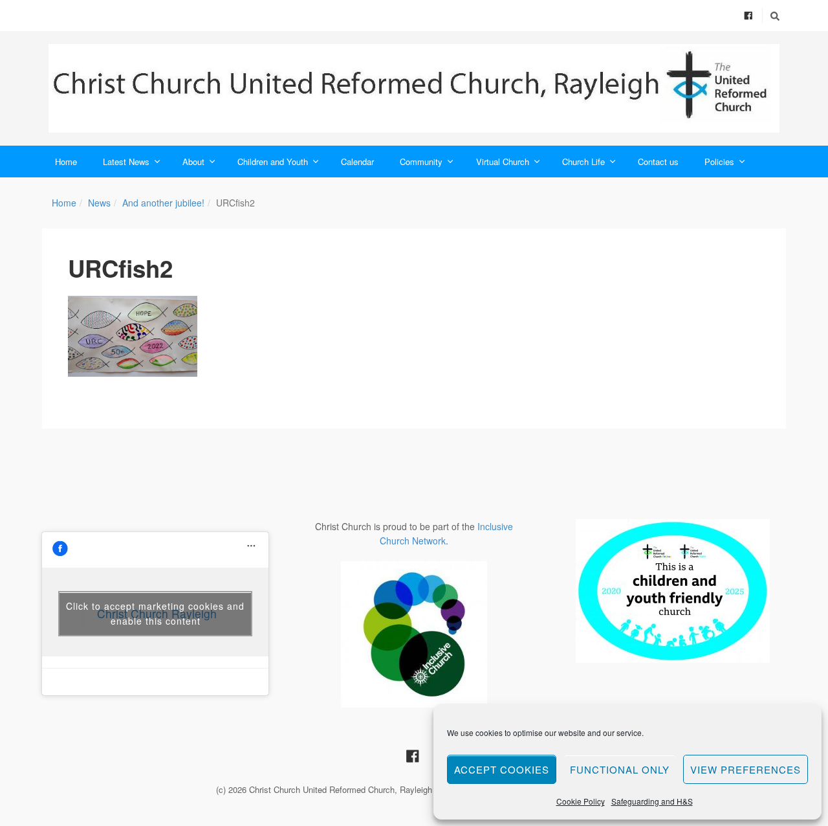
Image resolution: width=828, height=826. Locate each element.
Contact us (658, 161)
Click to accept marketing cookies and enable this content (155, 613)
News (99, 202)
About (193, 161)
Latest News (126, 161)
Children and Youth (272, 161)
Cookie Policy (580, 801)
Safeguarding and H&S (652, 801)
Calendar (357, 161)
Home (66, 161)
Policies (719, 161)
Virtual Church (502, 161)
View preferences (745, 769)
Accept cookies (501, 769)
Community (421, 161)
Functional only (620, 769)
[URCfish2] (132, 336)
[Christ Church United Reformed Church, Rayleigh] (414, 88)
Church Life (583, 161)
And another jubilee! (163, 202)
